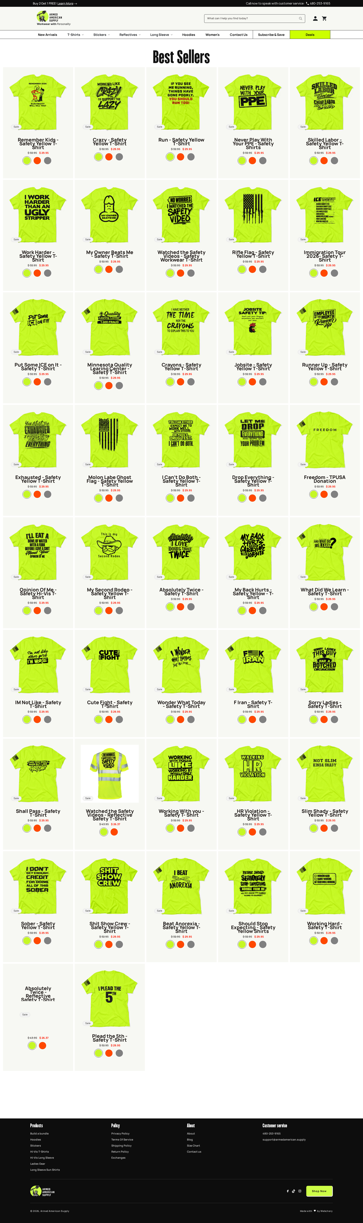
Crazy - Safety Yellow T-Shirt (110, 141)
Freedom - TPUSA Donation (325, 478)
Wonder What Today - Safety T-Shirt (181, 704)
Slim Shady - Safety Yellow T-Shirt (325, 812)
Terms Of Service (122, 1139)
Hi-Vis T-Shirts (39, 1151)
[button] (75, 34)
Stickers (35, 1145)
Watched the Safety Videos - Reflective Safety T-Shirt (110, 814)
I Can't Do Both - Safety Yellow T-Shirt (181, 480)
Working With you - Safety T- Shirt (181, 812)
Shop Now (319, 1191)
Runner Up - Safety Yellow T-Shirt (324, 366)
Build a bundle (39, 1133)
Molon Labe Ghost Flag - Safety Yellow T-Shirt (110, 480)
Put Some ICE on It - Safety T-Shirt (38, 366)
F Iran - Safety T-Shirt (253, 704)
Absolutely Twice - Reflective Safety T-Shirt (38, 993)
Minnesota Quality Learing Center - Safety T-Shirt (109, 368)
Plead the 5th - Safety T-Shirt (109, 1037)
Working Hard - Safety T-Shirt (325, 925)
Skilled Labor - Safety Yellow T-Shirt (325, 143)
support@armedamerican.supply (284, 1139)
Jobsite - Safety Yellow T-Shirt (253, 366)
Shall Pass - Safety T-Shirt (38, 812)
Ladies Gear (37, 1163)
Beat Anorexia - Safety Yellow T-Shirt (181, 927)
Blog (190, 1139)
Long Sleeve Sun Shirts (45, 1169)
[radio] (26, 160)
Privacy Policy (120, 1133)
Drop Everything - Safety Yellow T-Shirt (253, 480)
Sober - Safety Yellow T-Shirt (38, 925)
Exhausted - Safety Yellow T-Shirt (38, 478)
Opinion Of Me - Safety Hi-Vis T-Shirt (38, 593)
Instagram (300, 1191)
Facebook (288, 1191)
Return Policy (120, 1151)
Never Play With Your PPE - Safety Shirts (253, 143)
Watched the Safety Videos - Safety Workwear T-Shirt (181, 255)
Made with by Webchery (316, 1211)
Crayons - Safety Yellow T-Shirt (181, 366)
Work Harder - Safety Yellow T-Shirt (38, 255)
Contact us (194, 1151)
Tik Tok (294, 1191)
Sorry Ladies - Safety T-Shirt (325, 704)
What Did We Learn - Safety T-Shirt (325, 591)
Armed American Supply (54, 1211)
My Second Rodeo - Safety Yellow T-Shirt (110, 593)
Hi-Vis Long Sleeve (42, 1157)
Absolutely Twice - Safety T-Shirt (181, 591)
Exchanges (118, 1157)
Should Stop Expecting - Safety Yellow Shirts (253, 927)
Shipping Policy (121, 1145)
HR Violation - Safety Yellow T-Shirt (253, 814)
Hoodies (35, 1139)
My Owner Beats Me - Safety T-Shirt (109, 253)
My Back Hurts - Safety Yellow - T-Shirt (253, 593)
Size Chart (193, 1145)
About (191, 1133)
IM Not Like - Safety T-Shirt (38, 704)
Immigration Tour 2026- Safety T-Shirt (325, 255)
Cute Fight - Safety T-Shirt (110, 704)
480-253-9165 (320, 3)
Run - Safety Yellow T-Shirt (181, 141)
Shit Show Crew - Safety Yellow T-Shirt (109, 927)
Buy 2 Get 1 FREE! (53, 3)
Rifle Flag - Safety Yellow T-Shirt (253, 253)
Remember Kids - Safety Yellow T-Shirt (38, 143)
